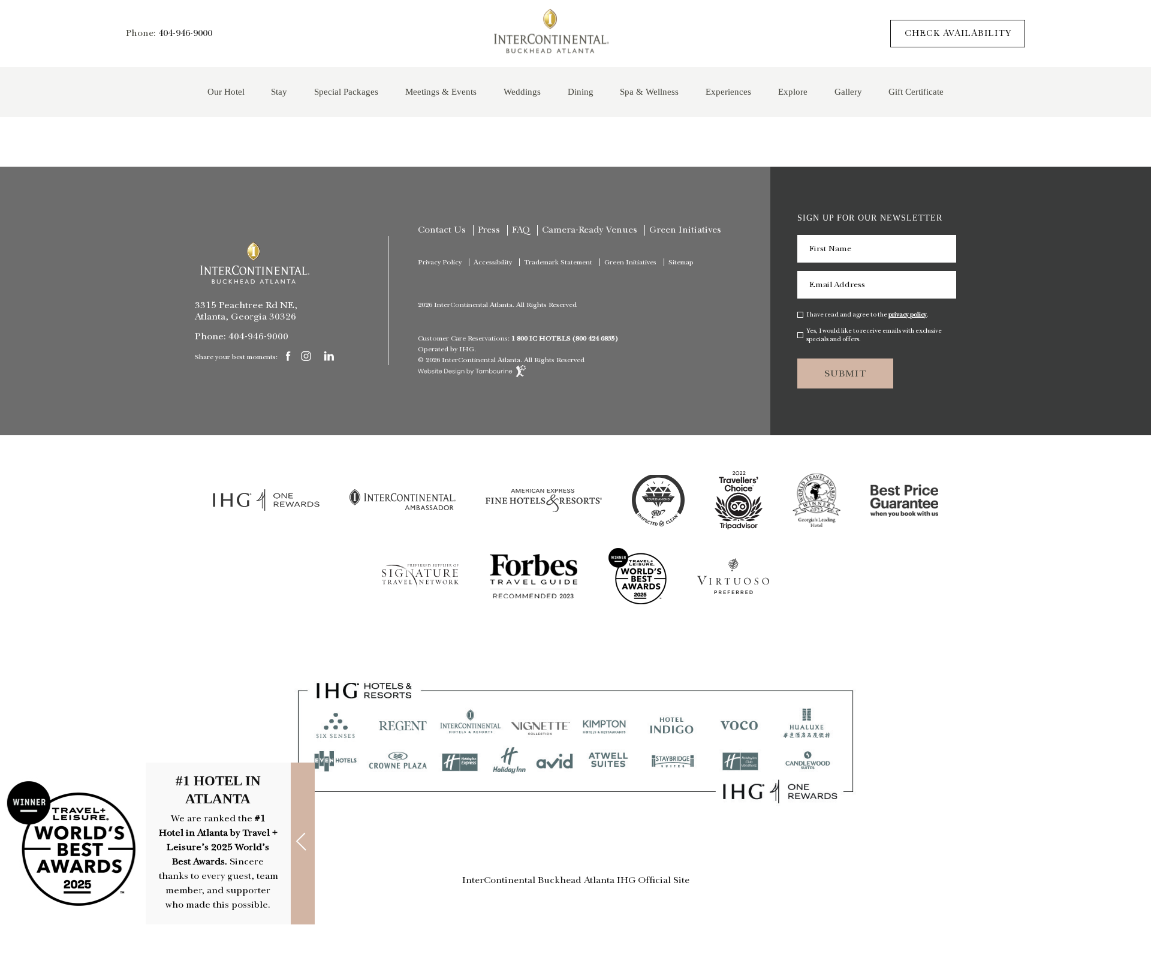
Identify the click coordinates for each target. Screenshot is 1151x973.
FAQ (521, 230)
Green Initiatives (685, 230)
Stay (279, 91)
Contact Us (442, 230)
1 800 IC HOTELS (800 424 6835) (564, 338)
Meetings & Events (441, 91)
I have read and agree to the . (867, 315)
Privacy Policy (440, 262)
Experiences (728, 91)
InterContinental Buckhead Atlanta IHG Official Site (575, 879)
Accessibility (493, 262)
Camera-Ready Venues (589, 230)
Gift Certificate (916, 91)
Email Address (837, 285)
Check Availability (958, 33)
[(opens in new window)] (266, 508)
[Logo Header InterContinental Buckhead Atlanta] (551, 34)
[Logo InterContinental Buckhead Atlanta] (255, 263)
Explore (792, 91)
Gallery (848, 91)
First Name (830, 249)
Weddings (522, 91)
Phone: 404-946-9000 (241, 336)
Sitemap (681, 262)
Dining (580, 91)
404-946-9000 (185, 33)
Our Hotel (226, 91)
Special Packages (346, 91)
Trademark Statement (558, 262)
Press (489, 230)
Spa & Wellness (649, 91)
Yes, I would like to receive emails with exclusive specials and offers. (874, 335)
